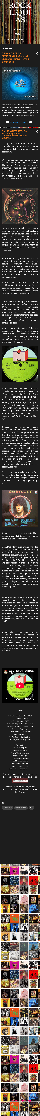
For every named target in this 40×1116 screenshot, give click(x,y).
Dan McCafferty (21, 808)
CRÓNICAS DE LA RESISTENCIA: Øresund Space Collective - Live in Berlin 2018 (15, 57)
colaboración (7, 808)
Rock (31, 808)
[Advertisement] (20, 886)
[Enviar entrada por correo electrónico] (30, 123)
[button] (37, 54)
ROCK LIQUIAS (20, 13)
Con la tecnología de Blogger (21, 1101)
